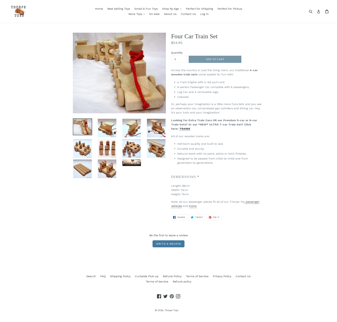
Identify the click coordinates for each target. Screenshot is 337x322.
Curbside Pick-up (146, 276)
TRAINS (184, 128)
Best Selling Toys (118, 8)
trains (193, 206)
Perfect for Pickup (229, 8)
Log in (204, 14)
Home (99, 8)
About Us (170, 14)
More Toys (135, 14)
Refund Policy (172, 276)
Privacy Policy (222, 276)
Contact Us (188, 14)
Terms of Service (197, 276)
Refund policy (182, 281)
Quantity (177, 52)
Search (91, 276)
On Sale (154, 14)
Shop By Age (171, 8)
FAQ (103, 276)
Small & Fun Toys (146, 8)
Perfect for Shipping (199, 8)
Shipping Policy (120, 276)
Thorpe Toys (171, 310)
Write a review (168, 243)
